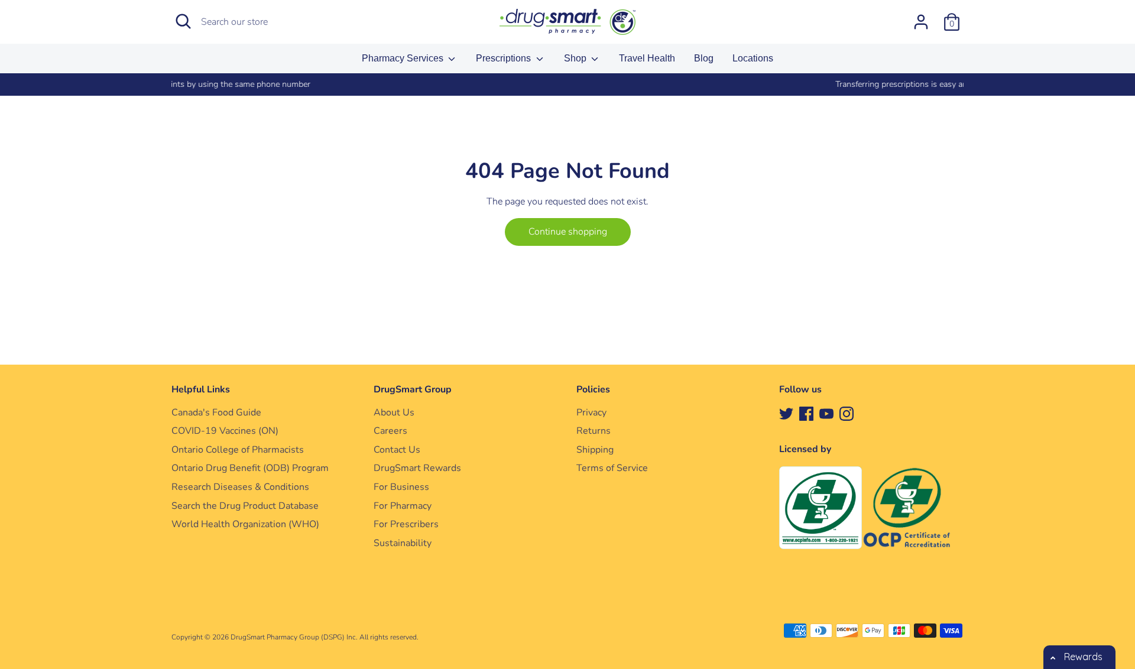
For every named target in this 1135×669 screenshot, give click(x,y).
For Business (401, 486)
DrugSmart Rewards (417, 468)
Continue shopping (567, 231)
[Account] (921, 17)
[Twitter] (786, 413)
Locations (752, 58)
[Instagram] (846, 413)
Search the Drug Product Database (245, 505)
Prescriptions (504, 58)
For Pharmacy (403, 505)
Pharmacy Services (404, 58)
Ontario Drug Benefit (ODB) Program (250, 468)
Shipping (595, 449)
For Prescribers (406, 524)
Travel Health (647, 58)
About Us (394, 412)
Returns (593, 430)
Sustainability (403, 543)
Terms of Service (612, 468)
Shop (576, 58)
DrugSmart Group (413, 389)
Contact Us (397, 449)
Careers (390, 430)
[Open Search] (183, 21)
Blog (704, 58)
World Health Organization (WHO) (245, 524)
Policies (593, 389)
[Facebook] (806, 413)
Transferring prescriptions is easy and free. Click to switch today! (575, 84)
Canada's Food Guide (216, 412)
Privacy (591, 412)
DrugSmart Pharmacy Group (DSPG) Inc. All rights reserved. (325, 637)
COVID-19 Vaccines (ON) (224, 430)
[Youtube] (826, 413)
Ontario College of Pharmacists (237, 449)
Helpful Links (200, 389)
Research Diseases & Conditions (240, 486)
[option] (576, 84)
